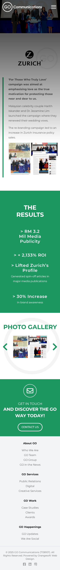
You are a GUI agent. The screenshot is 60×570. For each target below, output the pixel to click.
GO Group (30, 459)
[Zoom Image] (30, 347)
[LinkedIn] (30, 564)
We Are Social (30, 538)
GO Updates (30, 533)
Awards (30, 517)
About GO (30, 443)
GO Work (30, 500)
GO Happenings (30, 527)
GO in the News (30, 464)
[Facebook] (24, 564)
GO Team (30, 455)
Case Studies (30, 507)
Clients (30, 512)
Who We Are (30, 450)
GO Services (30, 474)
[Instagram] (35, 564)
